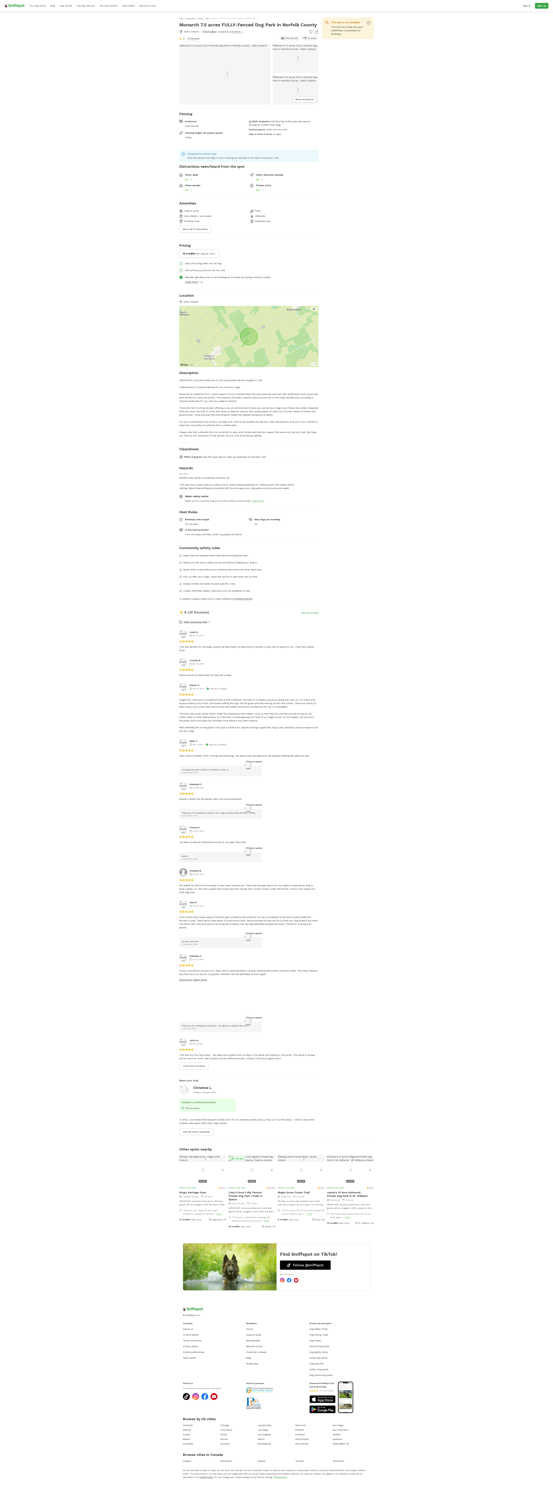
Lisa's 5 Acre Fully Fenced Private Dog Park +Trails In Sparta (246, 1196)
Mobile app (252, 1363)
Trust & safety (190, 1334)
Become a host (147, 5)
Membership (253, 1340)
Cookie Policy (206, 1477)
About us (188, 1329)
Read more (258, 501)
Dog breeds (128, 5)
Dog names (66, 5)
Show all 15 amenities (195, 229)
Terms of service (192, 1340)
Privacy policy (190, 1346)
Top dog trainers (109, 5)
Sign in (526, 5)
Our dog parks (38, 5)
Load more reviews (194, 1066)
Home (249, 1329)
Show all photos (304, 99)
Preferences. (280, 1477)
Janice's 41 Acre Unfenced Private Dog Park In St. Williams (347, 1194)
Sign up (541, 5)
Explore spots (253, 1334)
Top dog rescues (86, 5)
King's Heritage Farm (192, 1192)
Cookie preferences (193, 1352)
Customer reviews (256, 1352)
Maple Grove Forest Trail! (294, 1192)
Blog (52, 5)
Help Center (189, 1357)
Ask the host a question (196, 1131)
